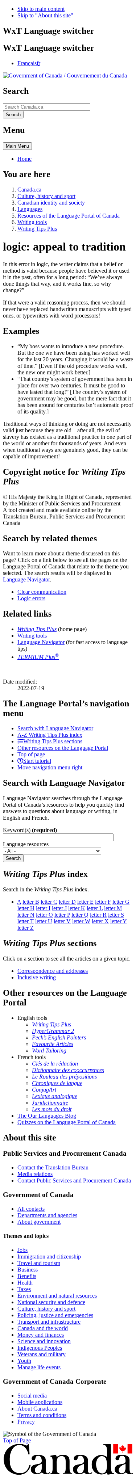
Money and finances (40, 1335)
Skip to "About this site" (45, 15)
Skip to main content (41, 9)
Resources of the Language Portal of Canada (68, 216)
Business (27, 1269)
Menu (17, 146)
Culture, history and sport (46, 196)
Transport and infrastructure (49, 1322)
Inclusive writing (36, 977)
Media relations (35, 1174)
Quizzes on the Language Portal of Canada (66, 1122)
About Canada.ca (37, 1409)
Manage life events (39, 1367)
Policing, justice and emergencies (55, 1315)
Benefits (26, 1276)
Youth (24, 1361)
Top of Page (17, 1440)
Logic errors (31, 598)
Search (13, 858)
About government (39, 1222)
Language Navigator (26, 579)
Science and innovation (44, 1341)
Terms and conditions (41, 1415)
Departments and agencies (47, 1215)
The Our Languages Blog (46, 1116)
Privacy (26, 1422)
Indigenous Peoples (39, 1348)
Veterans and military (41, 1354)
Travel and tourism (38, 1263)
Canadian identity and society (51, 202)
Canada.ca (29, 189)
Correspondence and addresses (52, 971)
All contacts (31, 1209)
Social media (32, 1395)
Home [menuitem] (24, 159)
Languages (29, 209)
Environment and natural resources (57, 1296)
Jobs (22, 1250)
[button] (55, 728)
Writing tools (32, 222)
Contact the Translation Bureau (52, 1167)
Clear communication (41, 592)
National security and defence (51, 1302)
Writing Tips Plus (37, 229)
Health (25, 1283)
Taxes (24, 1289)
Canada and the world (42, 1328)
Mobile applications (39, 1402)
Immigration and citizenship (49, 1256)
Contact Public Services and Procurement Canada (74, 1180)
